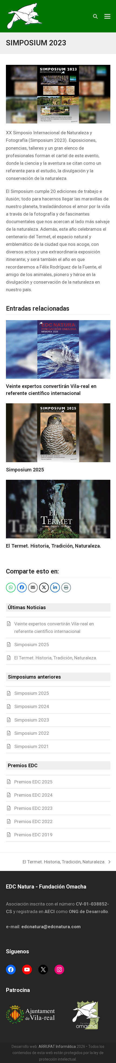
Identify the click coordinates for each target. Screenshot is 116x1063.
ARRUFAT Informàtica (57, 1046)
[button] (107, 16)
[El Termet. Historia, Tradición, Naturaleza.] (58, 509)
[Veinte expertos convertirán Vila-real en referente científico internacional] (58, 349)
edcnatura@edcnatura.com (51, 926)
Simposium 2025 (25, 469)
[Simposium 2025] (58, 432)
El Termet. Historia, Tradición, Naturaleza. (53, 546)
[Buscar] (95, 16)
